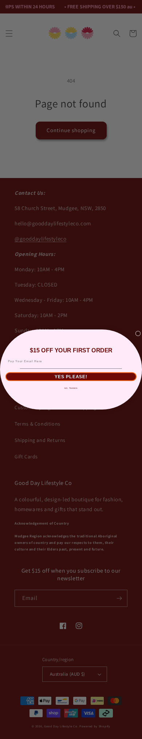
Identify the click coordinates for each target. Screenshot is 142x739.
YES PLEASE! (71, 376)
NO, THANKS (71, 388)
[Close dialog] (138, 333)
